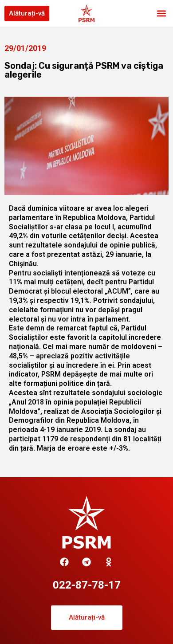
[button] (161, 13)
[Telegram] (86, 562)
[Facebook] (64, 562)
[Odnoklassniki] (109, 562)
